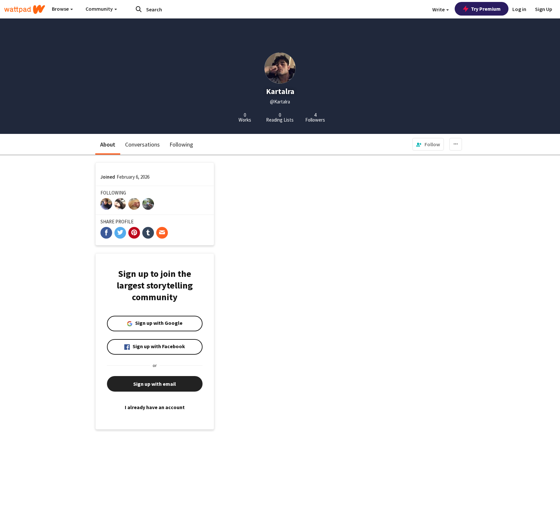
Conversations (142, 144)
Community (100, 9)
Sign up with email (154, 384)
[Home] (24, 9)
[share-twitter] (120, 233)
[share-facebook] (106, 233)
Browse (61, 9)
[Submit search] (139, 9)
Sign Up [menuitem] (543, 9)
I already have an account (155, 407)
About (107, 144)
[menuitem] (428, 144)
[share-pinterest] (134, 233)
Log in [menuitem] (519, 9)
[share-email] (162, 233)
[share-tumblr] (148, 233)
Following (181, 144)
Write (439, 9)
